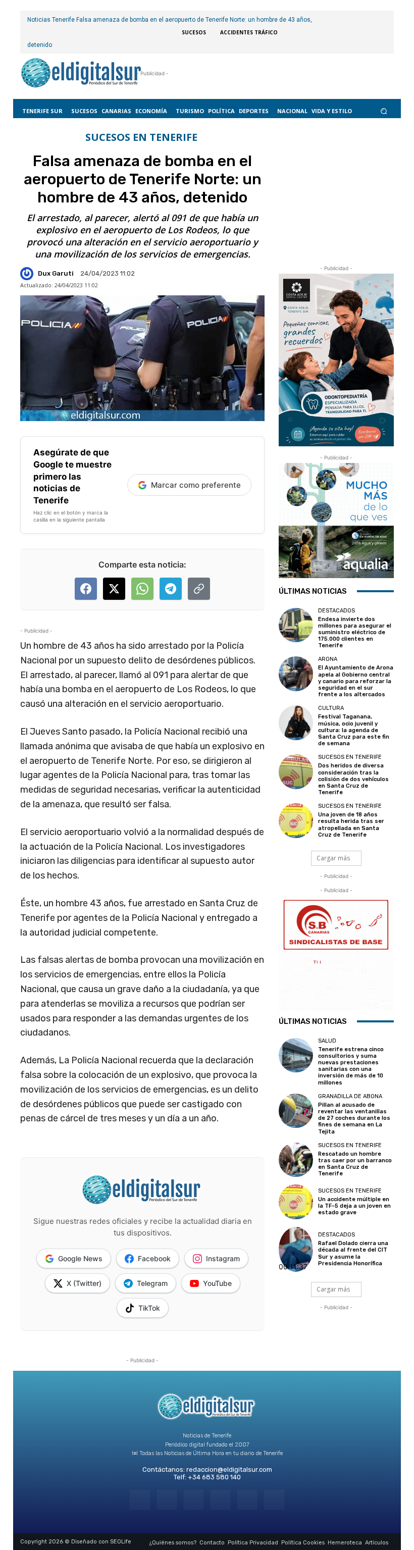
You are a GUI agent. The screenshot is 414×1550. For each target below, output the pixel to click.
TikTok (149, 1308)
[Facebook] (139, 1500)
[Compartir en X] (114, 589)
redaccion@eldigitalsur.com (229, 1469)
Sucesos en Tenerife (141, 137)
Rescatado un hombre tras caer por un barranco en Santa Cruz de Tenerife (355, 1164)
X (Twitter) (84, 1283)
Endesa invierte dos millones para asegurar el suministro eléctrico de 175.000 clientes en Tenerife (354, 632)
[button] (384, 111)
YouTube (217, 1283)
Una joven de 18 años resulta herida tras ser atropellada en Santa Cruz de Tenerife (351, 824)
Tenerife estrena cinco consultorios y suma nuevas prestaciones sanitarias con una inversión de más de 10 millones (351, 1066)
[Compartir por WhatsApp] (142, 589)
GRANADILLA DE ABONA (350, 1096)
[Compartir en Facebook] (86, 589)
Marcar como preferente (196, 485)
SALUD (327, 1041)
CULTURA (331, 708)
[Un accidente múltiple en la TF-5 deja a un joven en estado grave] (296, 1201)
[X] (247, 1500)
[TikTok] (220, 1500)
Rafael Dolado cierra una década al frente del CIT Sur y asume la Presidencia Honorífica (353, 1253)
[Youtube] (274, 1500)
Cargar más (333, 858)
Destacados (336, 610)
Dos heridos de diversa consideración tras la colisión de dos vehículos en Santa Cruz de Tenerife (353, 779)
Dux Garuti (56, 273)
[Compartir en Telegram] (171, 589)
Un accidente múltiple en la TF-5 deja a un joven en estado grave (354, 1206)
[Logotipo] (81, 74)
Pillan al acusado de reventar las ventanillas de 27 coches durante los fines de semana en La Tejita (354, 1118)
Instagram (223, 1258)
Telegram (152, 1283)
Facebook (154, 1258)
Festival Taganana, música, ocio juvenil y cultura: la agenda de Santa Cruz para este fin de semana (353, 730)
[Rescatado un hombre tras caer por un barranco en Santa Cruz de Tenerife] (296, 1160)
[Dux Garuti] (28, 273)
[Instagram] (167, 1500)
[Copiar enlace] (199, 589)
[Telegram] (193, 1500)
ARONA (327, 659)
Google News (80, 1258)
